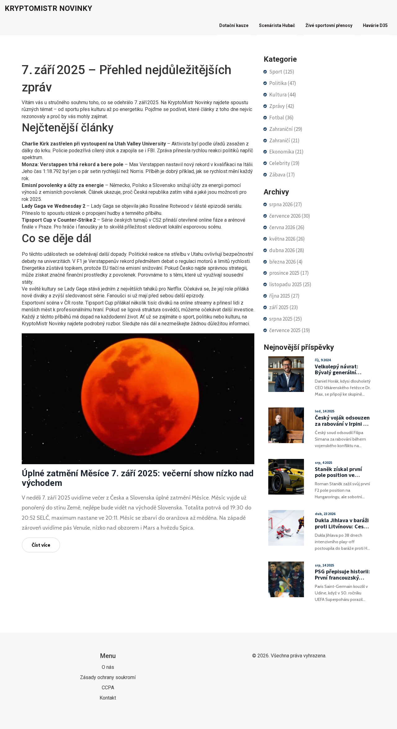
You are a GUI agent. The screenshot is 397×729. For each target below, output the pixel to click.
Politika (282, 83)
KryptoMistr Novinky (48, 8)
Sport (281, 71)
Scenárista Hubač (277, 25)
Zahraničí (284, 140)
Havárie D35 (375, 25)
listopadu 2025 (290, 284)
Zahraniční (285, 129)
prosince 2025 (289, 272)
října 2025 (284, 295)
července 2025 (289, 330)
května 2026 (287, 238)
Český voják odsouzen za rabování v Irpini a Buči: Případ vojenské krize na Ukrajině (342, 421)
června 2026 (287, 227)
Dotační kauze (233, 25)
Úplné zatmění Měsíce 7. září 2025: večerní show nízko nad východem (138, 478)
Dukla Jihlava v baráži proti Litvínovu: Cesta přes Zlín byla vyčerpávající (342, 523)
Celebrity (284, 163)
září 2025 (283, 307)
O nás (108, 667)
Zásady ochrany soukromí (108, 677)
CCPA (108, 688)
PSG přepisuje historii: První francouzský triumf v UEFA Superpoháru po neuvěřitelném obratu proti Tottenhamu (342, 574)
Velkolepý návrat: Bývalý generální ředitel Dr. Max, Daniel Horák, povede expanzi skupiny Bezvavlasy (342, 369)
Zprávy (281, 106)
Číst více (41, 545)
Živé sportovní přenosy (329, 25)
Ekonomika (286, 151)
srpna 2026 (285, 204)
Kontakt (108, 698)
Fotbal (281, 117)
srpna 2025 (285, 318)
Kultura (282, 94)
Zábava (282, 174)
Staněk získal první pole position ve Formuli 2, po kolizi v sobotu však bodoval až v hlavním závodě (340, 472)
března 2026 (286, 261)
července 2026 (289, 215)
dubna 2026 (286, 250)
